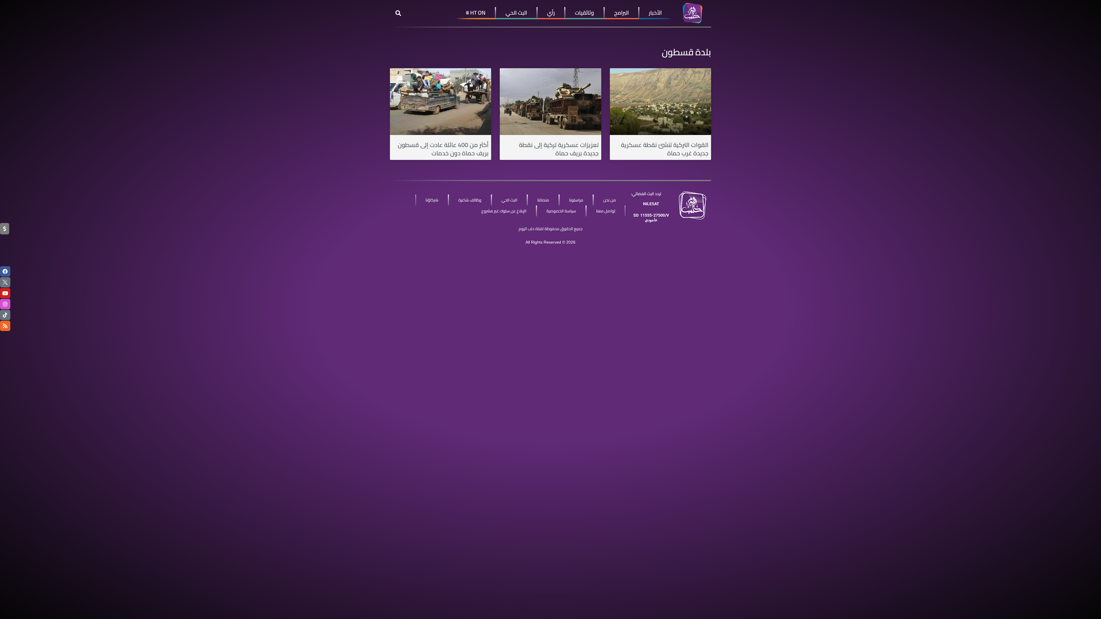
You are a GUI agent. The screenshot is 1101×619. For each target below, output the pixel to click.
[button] (398, 13)
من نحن (609, 200)
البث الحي (516, 12)
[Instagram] (5, 304)
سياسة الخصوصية (561, 211)
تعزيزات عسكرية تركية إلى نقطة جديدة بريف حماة (559, 149)
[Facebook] (5, 271)
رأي (551, 12)
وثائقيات (584, 12)
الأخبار (655, 12)
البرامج (621, 12)
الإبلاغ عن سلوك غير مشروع (503, 211)
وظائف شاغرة (469, 200)
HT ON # (475, 12)
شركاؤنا (431, 200)
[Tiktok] (5, 315)
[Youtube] (5, 293)
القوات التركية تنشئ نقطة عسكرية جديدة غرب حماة (664, 149)
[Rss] (5, 326)
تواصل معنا (605, 211)
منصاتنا (543, 200)
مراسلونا (576, 200)
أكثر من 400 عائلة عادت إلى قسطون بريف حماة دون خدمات (443, 149)
